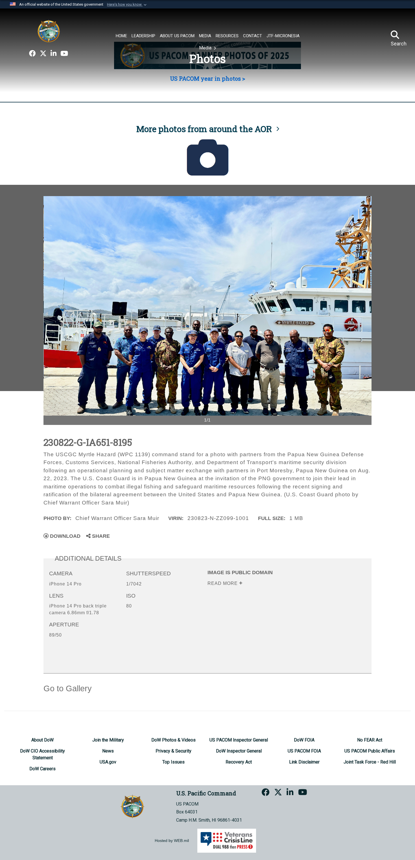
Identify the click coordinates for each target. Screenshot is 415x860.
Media (206, 48)
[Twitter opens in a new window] (43, 54)
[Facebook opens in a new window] (32, 54)
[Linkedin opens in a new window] (53, 54)
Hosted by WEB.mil (172, 840)
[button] (127, 4)
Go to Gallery (67, 688)
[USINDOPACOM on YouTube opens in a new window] (64, 54)
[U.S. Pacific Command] (48, 31)
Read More (223, 583)
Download (64, 536)
